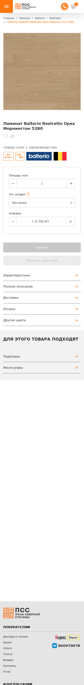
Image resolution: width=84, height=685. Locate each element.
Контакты (9, 665)
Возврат (8, 660)
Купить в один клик (42, 260)
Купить (42, 247)
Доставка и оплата (15, 636)
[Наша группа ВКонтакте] (66, 645)
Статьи (7, 654)
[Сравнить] (12, 136)
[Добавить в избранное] (5, 136)
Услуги (7, 648)
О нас (7, 671)
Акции (7, 642)
